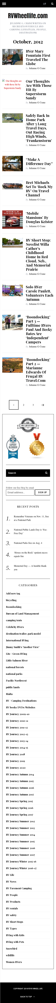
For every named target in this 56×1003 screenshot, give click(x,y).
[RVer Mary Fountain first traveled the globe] (12, 57)
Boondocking (14, 606)
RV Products (13, 901)
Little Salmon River (17, 660)
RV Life (10, 874)
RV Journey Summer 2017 (20, 854)
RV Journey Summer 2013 (20, 828)
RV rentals (12, 908)
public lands (13, 687)
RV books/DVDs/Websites (20, 707)
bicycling (11, 600)
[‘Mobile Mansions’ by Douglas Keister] (12, 219)
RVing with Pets (15, 941)
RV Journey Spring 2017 (19, 814)
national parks (14, 673)
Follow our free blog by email (20, 487)
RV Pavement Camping (19, 888)
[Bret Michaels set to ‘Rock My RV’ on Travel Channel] (12, 184)
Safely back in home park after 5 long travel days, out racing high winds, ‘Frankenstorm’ (39, 128)
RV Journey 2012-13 (17, 734)
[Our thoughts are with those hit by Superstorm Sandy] (12, 84)
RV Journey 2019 (15, 761)
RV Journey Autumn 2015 (20, 781)
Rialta (9, 694)
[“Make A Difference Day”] (12, 163)
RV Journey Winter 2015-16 (21, 861)
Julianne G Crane (37, 68)
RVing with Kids (15, 935)
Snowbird (11, 948)
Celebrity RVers (15, 627)
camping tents (14, 620)
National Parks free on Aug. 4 (28, 542)
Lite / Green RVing (16, 653)
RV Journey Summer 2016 (20, 848)
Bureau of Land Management (22, 613)
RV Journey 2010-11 (17, 720)
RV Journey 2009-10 (17, 714)
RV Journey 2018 (15, 754)
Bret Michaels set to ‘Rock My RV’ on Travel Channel (39, 188)
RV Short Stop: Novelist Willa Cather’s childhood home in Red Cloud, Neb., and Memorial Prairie (38, 255)
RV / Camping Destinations (21, 700)
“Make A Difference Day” (39, 161)
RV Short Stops (14, 921)
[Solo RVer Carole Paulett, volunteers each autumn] (12, 290)
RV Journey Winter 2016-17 (21, 868)
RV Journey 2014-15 (17, 747)
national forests (15, 667)
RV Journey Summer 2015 (20, 841)
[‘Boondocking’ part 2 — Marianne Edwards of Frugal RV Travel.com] (12, 365)
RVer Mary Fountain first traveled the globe (38, 57)
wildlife (10, 955)
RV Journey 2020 (16, 767)
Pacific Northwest (16, 680)
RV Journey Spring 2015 (19, 801)
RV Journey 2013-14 (17, 740)
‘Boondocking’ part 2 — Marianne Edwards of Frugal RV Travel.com (38, 370)
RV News (11, 881)
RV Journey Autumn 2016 (20, 787)
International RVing (17, 640)
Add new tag (13, 593)
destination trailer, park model (23, 633)
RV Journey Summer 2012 (20, 821)
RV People (12, 895)
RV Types (11, 928)
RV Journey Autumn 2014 (20, 774)
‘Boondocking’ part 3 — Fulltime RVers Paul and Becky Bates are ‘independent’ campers (39, 329)
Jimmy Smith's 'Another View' (22, 647)
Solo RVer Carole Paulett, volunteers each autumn (39, 293)
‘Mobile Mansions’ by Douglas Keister (39, 217)
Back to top (26, 997)
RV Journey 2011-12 (17, 727)
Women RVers (14, 962)
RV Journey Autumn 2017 (20, 794)
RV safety (11, 915)
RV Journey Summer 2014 (20, 834)
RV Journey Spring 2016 (19, 807)
